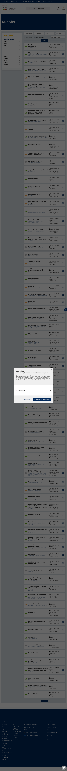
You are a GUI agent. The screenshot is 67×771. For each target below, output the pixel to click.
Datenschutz (28, 382)
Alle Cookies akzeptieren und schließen (42, 399)
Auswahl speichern (27, 399)
